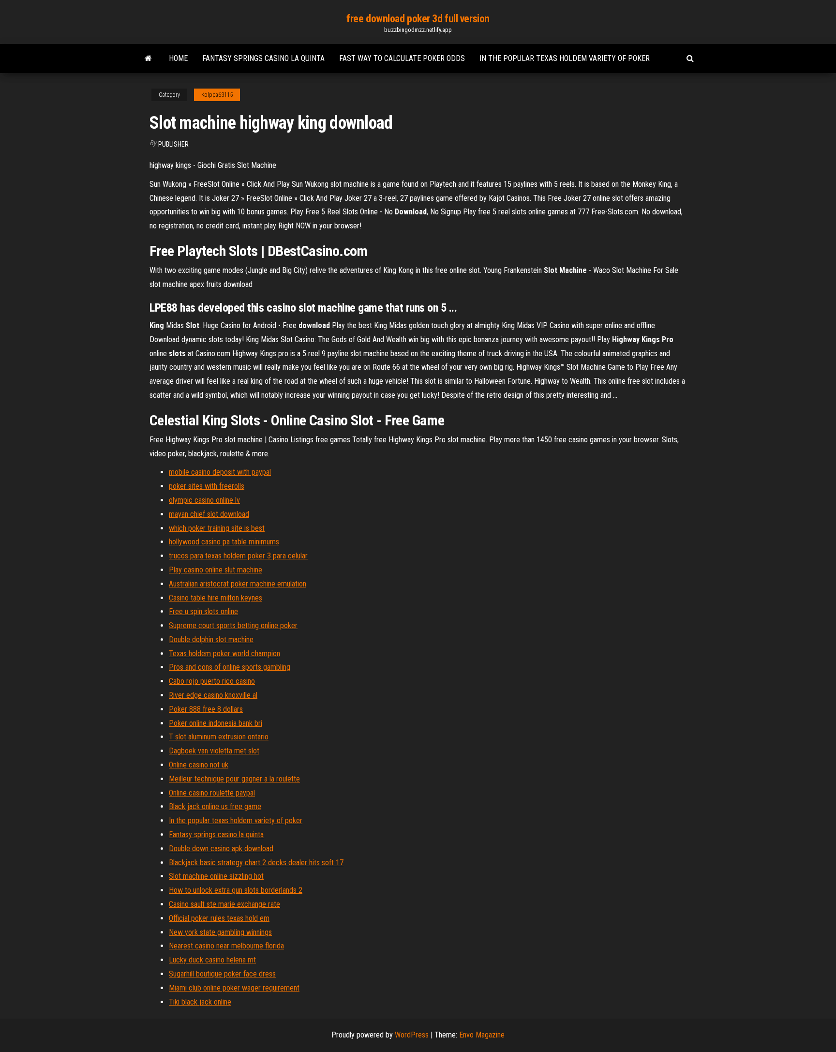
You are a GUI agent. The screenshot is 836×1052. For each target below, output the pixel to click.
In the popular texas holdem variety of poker (564, 58)
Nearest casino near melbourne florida (226, 945)
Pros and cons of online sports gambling (229, 667)
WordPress (412, 1034)
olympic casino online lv (204, 500)
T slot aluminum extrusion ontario (219, 736)
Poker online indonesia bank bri (215, 723)
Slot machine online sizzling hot (216, 876)
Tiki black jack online (200, 1002)
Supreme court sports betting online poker (233, 625)
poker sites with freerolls (206, 486)
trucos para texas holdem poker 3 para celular (238, 555)
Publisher (173, 144)
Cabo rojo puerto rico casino (212, 681)
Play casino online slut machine (215, 569)
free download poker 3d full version (418, 19)
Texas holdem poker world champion (224, 653)
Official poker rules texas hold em (219, 918)
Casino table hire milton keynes (215, 597)
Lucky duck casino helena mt (212, 959)
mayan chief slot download (209, 514)
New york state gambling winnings (220, 932)
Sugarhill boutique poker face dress (222, 973)
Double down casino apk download (221, 848)
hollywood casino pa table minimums (224, 541)
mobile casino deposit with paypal (220, 472)
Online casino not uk (198, 764)
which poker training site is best (217, 528)
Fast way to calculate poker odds (402, 58)
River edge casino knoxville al (213, 695)
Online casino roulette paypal (212, 792)
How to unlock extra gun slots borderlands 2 (235, 890)
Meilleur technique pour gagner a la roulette (234, 778)
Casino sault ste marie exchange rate (224, 904)
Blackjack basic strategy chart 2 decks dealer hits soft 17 (256, 862)
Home (178, 58)
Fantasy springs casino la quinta (263, 58)
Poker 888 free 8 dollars (206, 709)
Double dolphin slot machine (211, 639)
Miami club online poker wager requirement (234, 987)
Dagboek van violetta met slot (214, 750)
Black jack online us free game (215, 806)
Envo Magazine (482, 1034)
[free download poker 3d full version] (148, 58)
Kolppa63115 (217, 94)
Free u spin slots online (203, 611)
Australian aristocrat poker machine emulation (237, 583)
